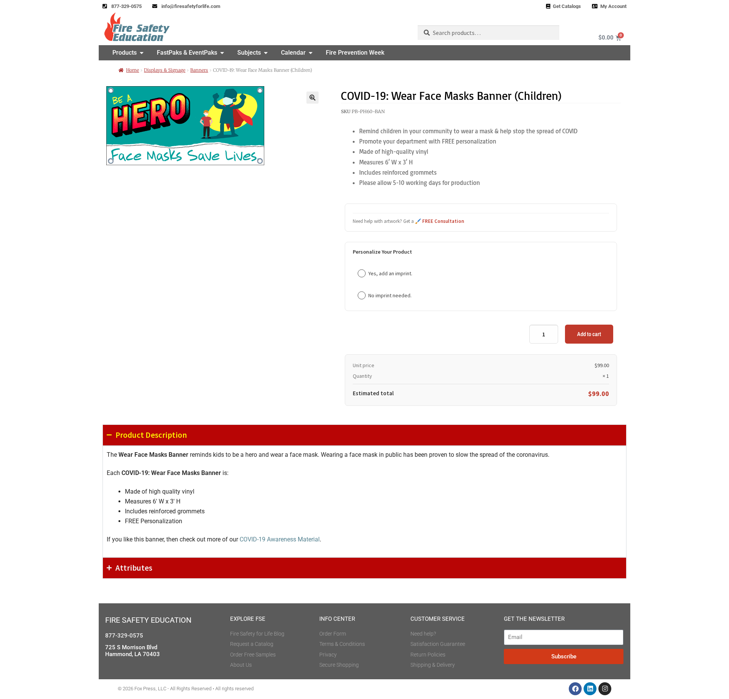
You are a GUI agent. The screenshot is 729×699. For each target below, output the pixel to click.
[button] (312, 98)
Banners (199, 70)
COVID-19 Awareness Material (280, 539)
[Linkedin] (590, 688)
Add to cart (589, 334)
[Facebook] (575, 688)
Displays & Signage (164, 70)
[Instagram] (604, 688)
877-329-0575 (124, 635)
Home (132, 70)
